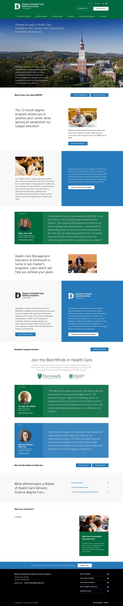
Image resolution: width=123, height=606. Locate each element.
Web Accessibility (98, 602)
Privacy (106, 602)
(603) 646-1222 (18, 583)
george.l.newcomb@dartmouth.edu (34, 583)
